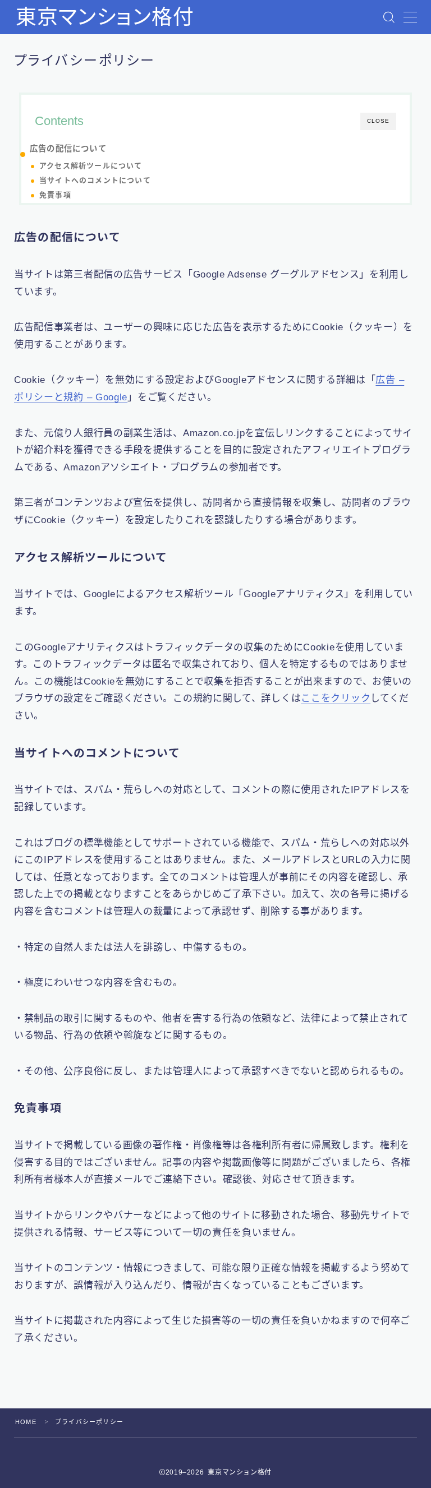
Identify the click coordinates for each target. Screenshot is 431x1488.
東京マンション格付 (105, 17)
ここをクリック (335, 698)
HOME (25, 1421)
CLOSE (378, 121)
